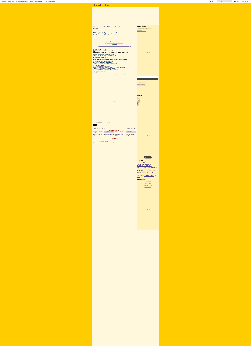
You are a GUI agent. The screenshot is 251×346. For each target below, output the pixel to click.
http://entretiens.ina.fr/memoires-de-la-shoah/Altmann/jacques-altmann (106, 69)
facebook (148, 173)
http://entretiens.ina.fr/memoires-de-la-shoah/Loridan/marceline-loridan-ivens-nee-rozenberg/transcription (114, 46)
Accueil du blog (139, 30)
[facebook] (210, 1)
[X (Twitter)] (213, 1)
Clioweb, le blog (96, 26)
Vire (138, 162)
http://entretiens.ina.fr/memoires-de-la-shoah (101, 66)
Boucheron (139, 172)
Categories (103, 26)
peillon (142, 175)
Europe (138, 167)
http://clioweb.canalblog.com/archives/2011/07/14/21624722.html (103, 50)
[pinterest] (215, 1)
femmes (154, 167)
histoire (150, 172)
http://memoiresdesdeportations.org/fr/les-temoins (107, 63)
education (144, 165)
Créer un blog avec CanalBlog (141, 31)
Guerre (154, 170)
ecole (143, 162)
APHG (147, 170)
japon (153, 165)
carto (149, 168)
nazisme (150, 170)
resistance (141, 170)
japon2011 (143, 167)
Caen (138, 177)
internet (148, 167)
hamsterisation (140, 168)
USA (155, 175)
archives (139, 175)
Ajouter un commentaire (103, 141)
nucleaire (139, 174)
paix (140, 162)
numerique (149, 176)
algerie (143, 172)
